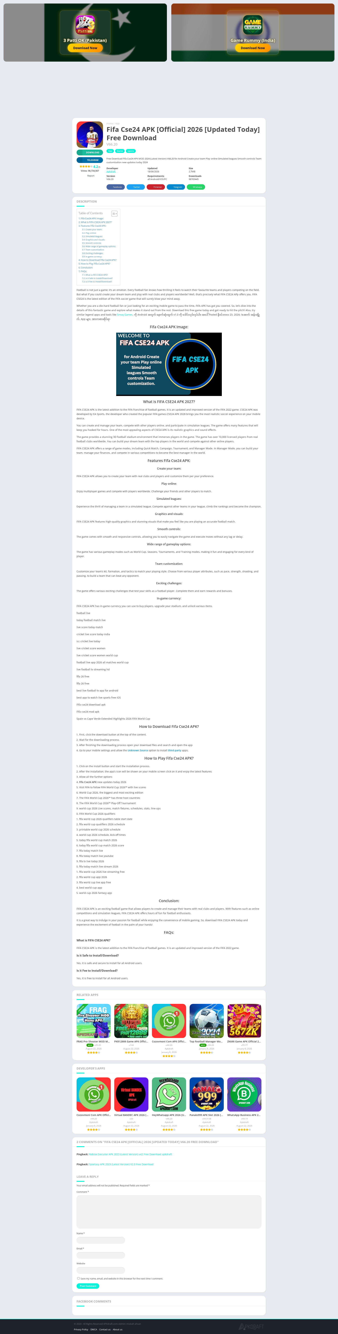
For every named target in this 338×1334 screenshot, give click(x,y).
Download (92, 152)
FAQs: (84, 271)
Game (120, 150)
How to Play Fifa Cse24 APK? (95, 263)
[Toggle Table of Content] (113, 214)
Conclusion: (87, 267)
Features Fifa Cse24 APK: (93, 225)
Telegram (178, 187)
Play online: (91, 233)
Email (80, 1248)
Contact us (105, 1329)
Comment (83, 1191)
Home (110, 123)
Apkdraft (111, 171)
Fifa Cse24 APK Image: (92, 218)
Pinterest (158, 187)
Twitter (136, 187)
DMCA (93, 1329)
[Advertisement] (169, 91)
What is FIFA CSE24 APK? (97, 274)
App (117, 123)
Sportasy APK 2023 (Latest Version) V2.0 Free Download (121, 1164)
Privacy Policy (81, 1329)
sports (131, 150)
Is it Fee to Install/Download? (99, 281)
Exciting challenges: (94, 253)
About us (117, 1329)
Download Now (85, 48)
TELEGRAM (92, 160)
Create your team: (94, 229)
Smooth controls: (93, 243)
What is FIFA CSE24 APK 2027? (96, 222)
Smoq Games (125, 314)
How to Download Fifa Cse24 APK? (99, 260)
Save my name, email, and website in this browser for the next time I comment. (122, 1278)
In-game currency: (94, 256)
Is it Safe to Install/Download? (99, 278)
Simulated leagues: (94, 236)
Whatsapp (197, 187)
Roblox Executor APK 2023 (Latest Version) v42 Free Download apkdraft (130, 1154)
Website (81, 1263)
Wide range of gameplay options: (101, 246)
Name (81, 1233)
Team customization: (95, 249)
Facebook (117, 187)
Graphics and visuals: (95, 239)
